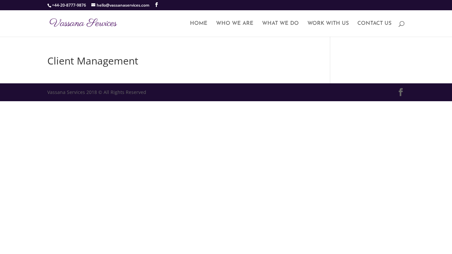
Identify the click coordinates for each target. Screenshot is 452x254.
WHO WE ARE (234, 23)
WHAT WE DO (280, 23)
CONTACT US (374, 23)
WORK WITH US (328, 23)
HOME (198, 23)
